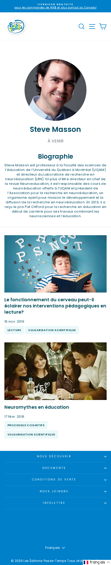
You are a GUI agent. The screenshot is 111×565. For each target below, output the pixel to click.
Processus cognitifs (25, 425)
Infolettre (54, 503)
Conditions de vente (54, 479)
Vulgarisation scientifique (52, 330)
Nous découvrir (54, 456)
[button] (97, 562)
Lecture (14, 330)
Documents (54, 468)
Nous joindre (54, 491)
